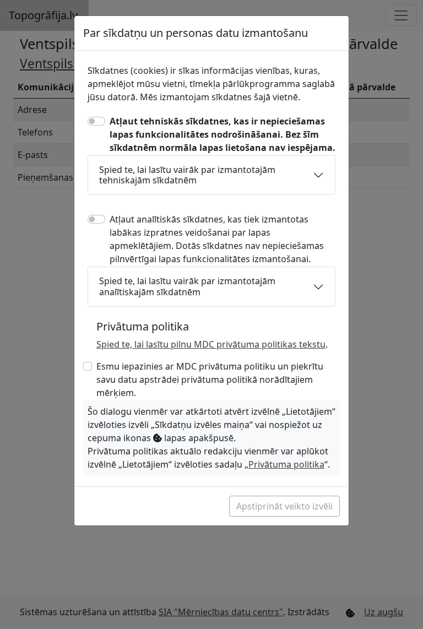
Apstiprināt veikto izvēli (284, 506)
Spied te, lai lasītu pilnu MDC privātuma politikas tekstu (211, 344)
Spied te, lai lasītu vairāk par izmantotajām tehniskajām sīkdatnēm (187, 175)
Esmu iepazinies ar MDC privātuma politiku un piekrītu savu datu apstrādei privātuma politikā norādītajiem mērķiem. (209, 379)
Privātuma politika (286, 464)
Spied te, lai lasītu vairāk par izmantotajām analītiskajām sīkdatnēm (187, 286)
